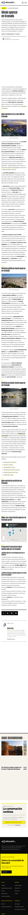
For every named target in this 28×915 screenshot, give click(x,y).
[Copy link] (16, 613)
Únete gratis (6, 871)
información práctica (10, 34)
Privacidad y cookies (19, 906)
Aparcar (17, 34)
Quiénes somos (18, 885)
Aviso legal (17, 903)
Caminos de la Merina (6, 906)
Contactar (17, 890)
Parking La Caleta (8, 464)
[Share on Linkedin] (12, 613)
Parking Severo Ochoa (9, 467)
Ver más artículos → (11, 639)
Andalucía (4, 8)
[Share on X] (3, 613)
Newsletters (17, 888)
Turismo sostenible (5, 896)
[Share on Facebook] (8, 613)
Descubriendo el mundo (6, 888)
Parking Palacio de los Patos (10, 472)
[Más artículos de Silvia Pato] (3, 624)
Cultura (3, 890)
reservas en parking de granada (9, 167)
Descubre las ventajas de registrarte (14, 822)
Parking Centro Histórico (9, 462)
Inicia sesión (17, 825)
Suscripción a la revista (20, 909)
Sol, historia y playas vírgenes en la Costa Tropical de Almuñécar (11, 768)
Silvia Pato (8, 38)
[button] (14, 127)
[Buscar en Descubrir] (22, 2)
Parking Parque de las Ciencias (11, 469)
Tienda (16, 893)
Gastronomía (4, 893)
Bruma (2, 903)
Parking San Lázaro (8, 475)
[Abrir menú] (26, 2)
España (3, 34)
